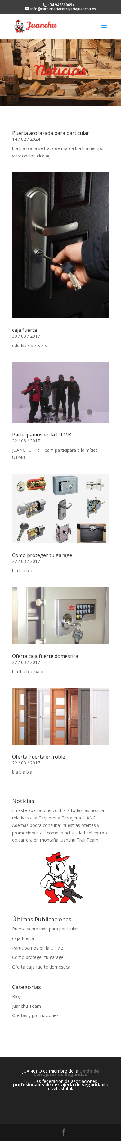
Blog (16, 996)
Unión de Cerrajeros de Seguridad (66, 1072)
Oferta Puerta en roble (38, 756)
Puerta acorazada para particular (50, 133)
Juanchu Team (26, 1006)
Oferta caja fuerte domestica (45, 656)
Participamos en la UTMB (41, 434)
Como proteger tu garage (42, 555)
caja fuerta (24, 329)
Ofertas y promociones (35, 1015)
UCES (29, 1081)
